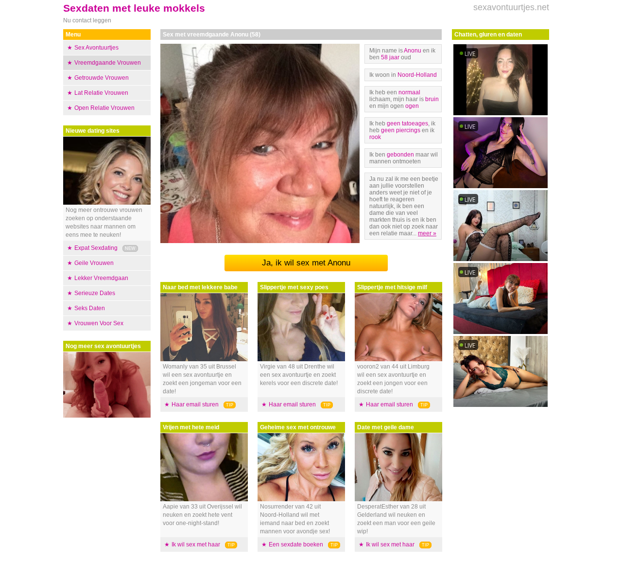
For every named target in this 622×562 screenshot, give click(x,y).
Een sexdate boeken (296, 544)
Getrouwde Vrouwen (101, 77)
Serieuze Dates (94, 293)
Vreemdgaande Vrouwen (107, 62)
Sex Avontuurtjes (96, 47)
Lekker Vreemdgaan (101, 278)
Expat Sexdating (96, 248)
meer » (427, 233)
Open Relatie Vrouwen (104, 108)
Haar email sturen (195, 404)
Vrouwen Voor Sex (98, 323)
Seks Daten (89, 308)
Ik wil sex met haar (196, 544)
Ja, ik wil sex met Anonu (306, 262)
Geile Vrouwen (94, 263)
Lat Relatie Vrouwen (101, 92)
